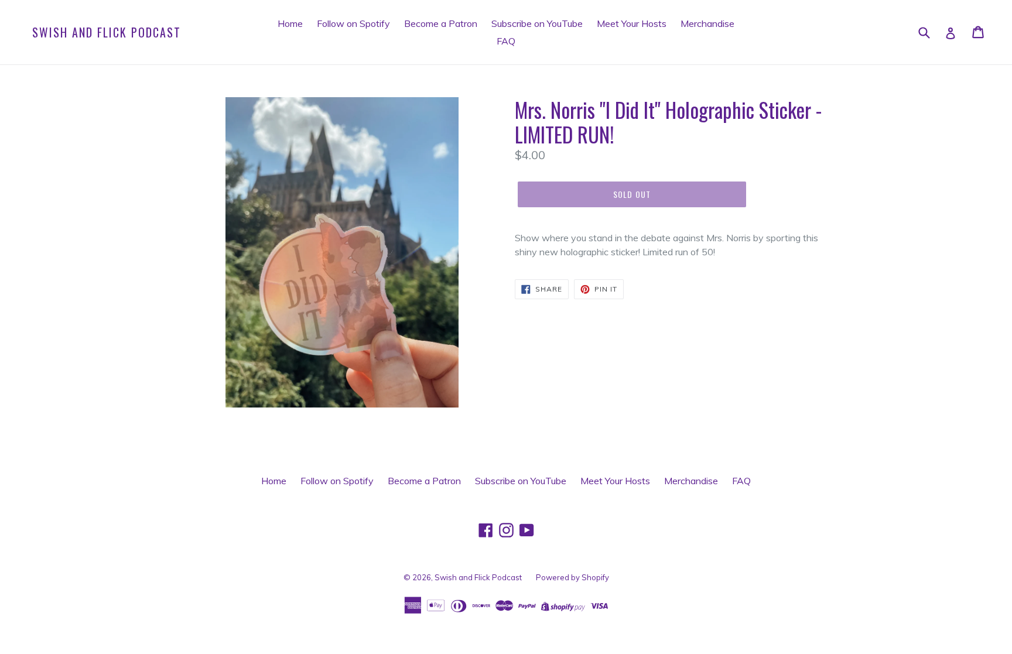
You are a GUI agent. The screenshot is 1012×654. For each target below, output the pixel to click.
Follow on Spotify (353, 23)
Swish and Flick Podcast (106, 32)
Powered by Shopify (572, 577)
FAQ (506, 41)
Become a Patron (440, 23)
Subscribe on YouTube (537, 23)
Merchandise (707, 23)
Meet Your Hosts (631, 23)
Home (290, 23)
